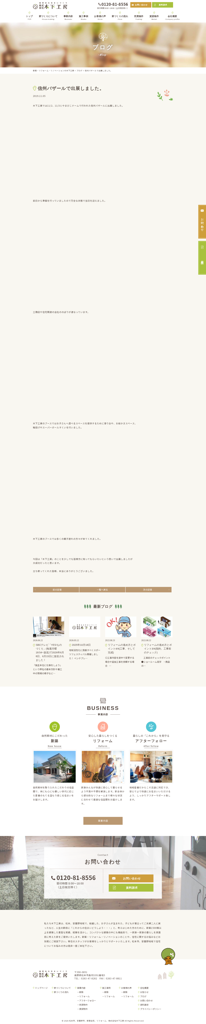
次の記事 (147, 589)
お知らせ (144, 992)
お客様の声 (100, 17)
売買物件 (138, 17)
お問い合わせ (141, 5)
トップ (29, 17)
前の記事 (57, 589)
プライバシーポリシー (150, 1008)
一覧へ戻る (102, 589)
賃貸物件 (154, 17)
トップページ (41, 987)
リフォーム (84, 996)
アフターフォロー (87, 1000)
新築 (81, 992)
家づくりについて (48, 17)
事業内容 (68, 17)
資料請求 (163, 5)
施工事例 (83, 17)
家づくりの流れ (120, 17)
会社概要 (173, 17)
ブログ (143, 996)
